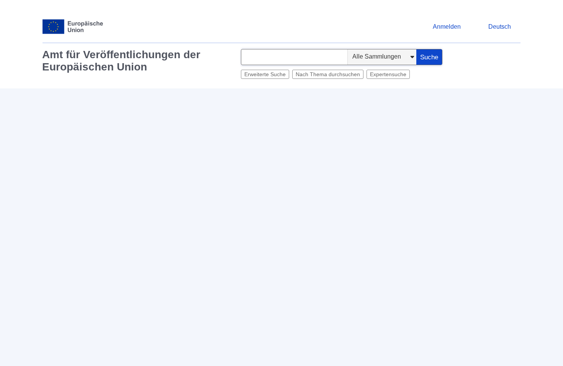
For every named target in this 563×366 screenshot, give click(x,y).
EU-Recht (137, 98)
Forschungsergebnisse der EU (333, 98)
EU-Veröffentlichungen (457, 98)
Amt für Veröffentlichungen (82, 98)
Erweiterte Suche (265, 74)
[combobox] (294, 57)
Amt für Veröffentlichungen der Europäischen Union (121, 61)
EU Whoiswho (400, 98)
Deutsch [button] (499, 26)
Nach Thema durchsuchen (328, 74)
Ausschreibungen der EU (250, 98)
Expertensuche (388, 74)
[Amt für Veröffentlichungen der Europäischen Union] (73, 26)
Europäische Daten (183, 98)
